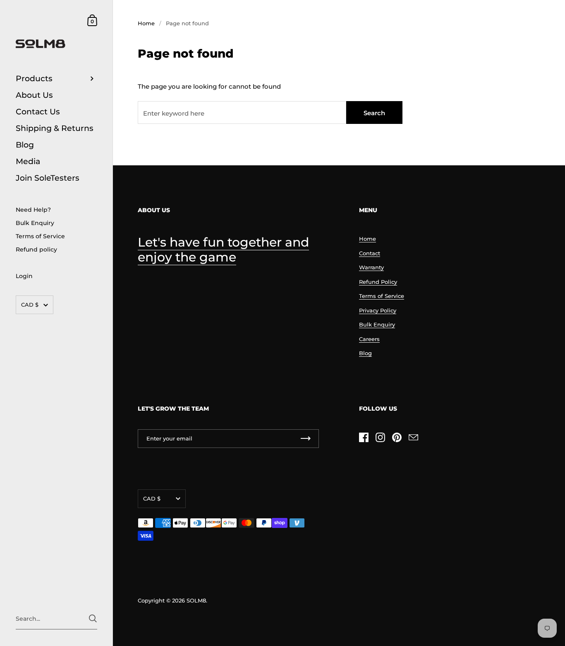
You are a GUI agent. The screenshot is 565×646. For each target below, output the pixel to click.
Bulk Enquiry (377, 324)
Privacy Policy (377, 310)
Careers (369, 339)
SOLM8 (196, 600)
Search (374, 113)
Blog (365, 353)
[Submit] (93, 618)
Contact (369, 253)
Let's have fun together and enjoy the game (223, 250)
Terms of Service (381, 296)
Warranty (371, 267)
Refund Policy (378, 281)
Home (146, 23)
